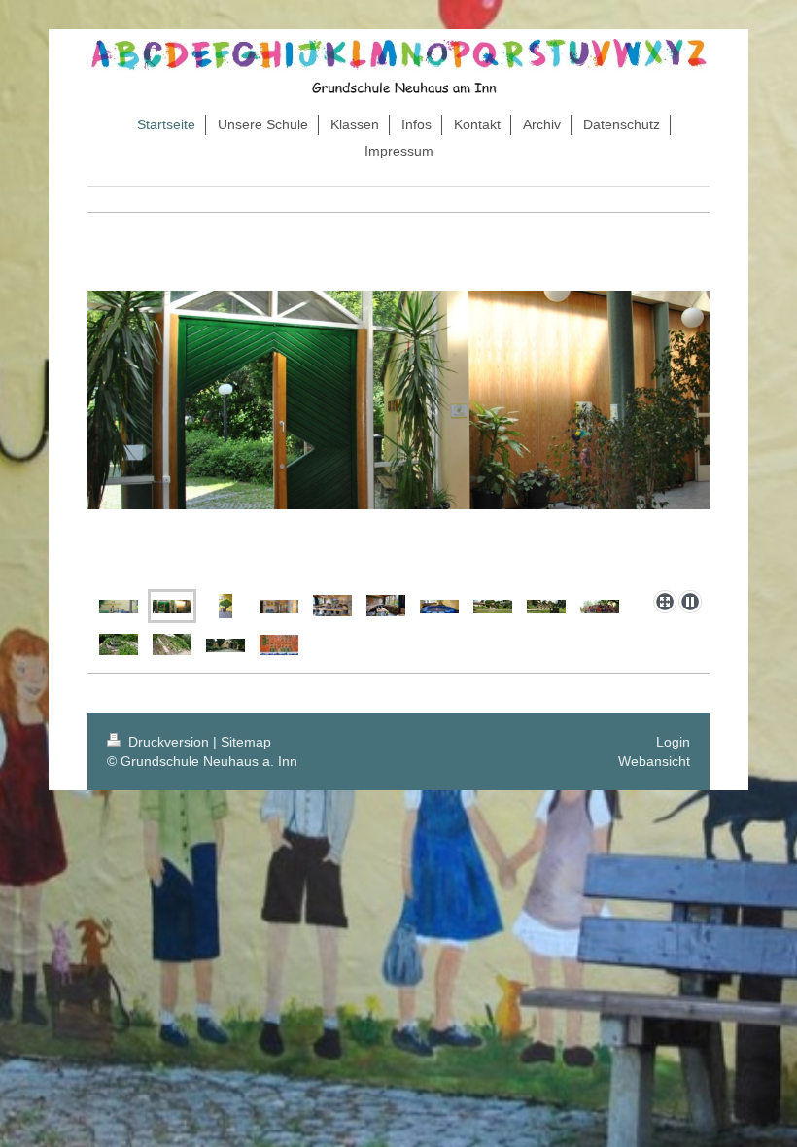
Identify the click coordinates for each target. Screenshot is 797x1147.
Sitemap (246, 741)
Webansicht (654, 761)
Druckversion (168, 741)
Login (673, 741)
